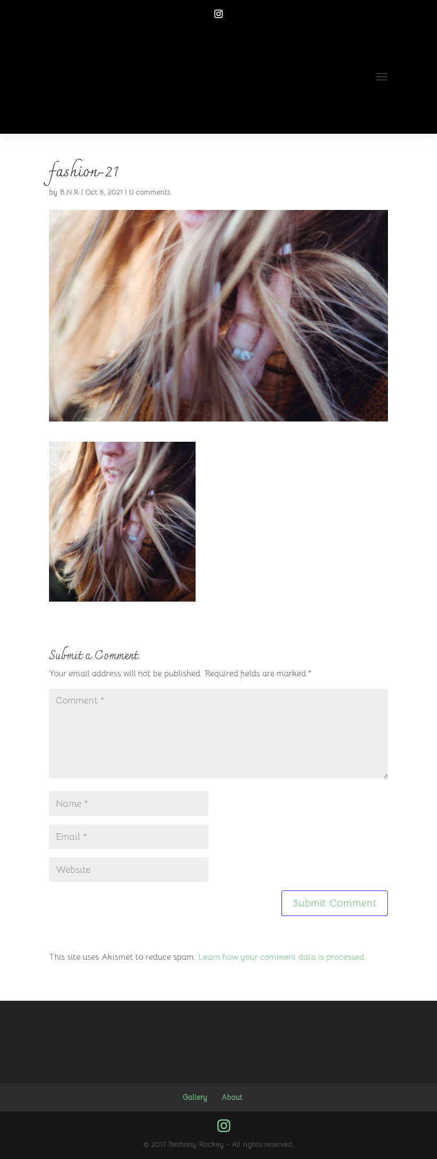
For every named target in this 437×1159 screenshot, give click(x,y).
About (231, 1097)
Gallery (195, 1097)
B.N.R (69, 192)
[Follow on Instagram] (218, 13)
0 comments (150, 192)
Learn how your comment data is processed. (282, 957)
